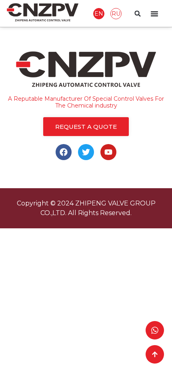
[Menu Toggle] (154, 14)
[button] (137, 13)
